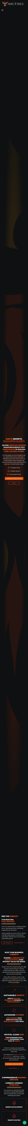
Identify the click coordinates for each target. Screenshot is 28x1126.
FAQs (14, 483)
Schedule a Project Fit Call (14, 478)
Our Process (7, 943)
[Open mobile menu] (2, 10)
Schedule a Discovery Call (14, 1064)
